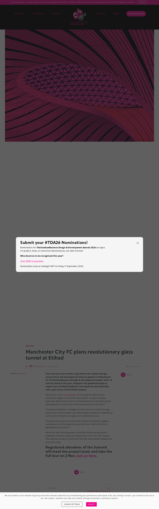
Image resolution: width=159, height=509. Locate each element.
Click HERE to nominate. (32, 261)
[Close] (138, 243)
